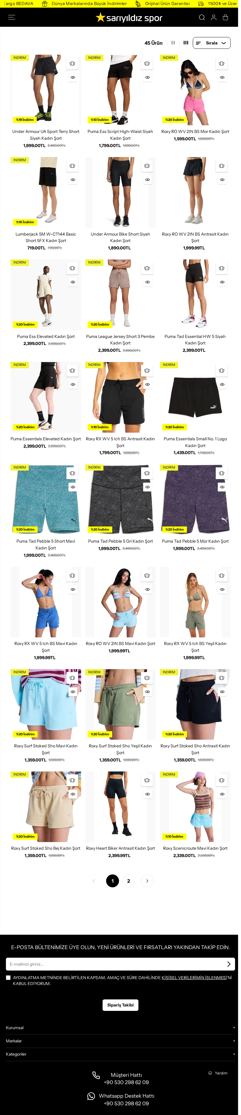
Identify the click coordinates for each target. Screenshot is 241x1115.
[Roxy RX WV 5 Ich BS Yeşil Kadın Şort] (195, 602)
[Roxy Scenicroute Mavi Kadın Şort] (195, 806)
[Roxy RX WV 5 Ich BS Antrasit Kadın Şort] (120, 397)
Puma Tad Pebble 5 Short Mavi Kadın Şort (45, 545)
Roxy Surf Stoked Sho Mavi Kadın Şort (46, 749)
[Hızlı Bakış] (72, 77)
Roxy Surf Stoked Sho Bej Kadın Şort (45, 848)
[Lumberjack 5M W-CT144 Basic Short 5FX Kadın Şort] (46, 192)
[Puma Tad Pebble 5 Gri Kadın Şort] (120, 499)
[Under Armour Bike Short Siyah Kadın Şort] (120, 192)
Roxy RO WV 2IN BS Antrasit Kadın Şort (195, 237)
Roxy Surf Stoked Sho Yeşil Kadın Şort (120, 749)
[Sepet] (225, 17)
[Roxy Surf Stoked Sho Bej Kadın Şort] (46, 806)
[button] (13, 17)
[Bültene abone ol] (229, 964)
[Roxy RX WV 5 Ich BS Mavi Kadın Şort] (46, 602)
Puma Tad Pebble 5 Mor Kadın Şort (195, 541)
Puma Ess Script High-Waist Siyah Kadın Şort (120, 135)
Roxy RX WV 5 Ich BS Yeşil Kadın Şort (195, 647)
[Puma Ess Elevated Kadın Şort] (46, 294)
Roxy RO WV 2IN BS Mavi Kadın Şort (120, 643)
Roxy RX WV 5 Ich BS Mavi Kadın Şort (45, 647)
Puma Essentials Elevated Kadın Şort (46, 438)
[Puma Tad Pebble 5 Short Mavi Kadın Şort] (46, 499)
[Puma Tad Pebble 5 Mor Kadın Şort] (195, 499)
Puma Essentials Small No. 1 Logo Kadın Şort (195, 442)
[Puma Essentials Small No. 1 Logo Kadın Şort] (195, 397)
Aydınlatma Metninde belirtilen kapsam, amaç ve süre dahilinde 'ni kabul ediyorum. (122, 980)
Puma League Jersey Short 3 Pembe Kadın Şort (120, 340)
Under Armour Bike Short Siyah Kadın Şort (120, 237)
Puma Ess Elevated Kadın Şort (46, 336)
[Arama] (202, 17)
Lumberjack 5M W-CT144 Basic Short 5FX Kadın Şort (46, 237)
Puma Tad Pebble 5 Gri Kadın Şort (120, 541)
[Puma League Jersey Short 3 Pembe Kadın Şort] (120, 294)
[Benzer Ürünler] (72, 63)
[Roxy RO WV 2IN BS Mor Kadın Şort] (195, 90)
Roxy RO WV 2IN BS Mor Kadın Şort (195, 131)
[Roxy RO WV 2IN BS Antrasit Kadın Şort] (195, 192)
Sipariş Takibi (120, 1005)
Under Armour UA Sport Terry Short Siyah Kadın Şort (45, 135)
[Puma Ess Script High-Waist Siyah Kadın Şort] (120, 90)
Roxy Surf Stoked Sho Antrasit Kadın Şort (195, 749)
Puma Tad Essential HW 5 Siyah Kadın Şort (195, 340)
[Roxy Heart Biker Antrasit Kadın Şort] (120, 806)
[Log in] (213, 17)
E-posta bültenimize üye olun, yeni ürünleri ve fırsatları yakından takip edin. (120, 947)
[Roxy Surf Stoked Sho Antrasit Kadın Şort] (195, 704)
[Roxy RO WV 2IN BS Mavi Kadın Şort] (120, 602)
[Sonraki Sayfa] (147, 881)
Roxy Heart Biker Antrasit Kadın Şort (120, 848)
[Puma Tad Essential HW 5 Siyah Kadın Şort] (195, 294)
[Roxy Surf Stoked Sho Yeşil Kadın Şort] (120, 704)
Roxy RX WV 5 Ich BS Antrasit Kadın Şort (120, 442)
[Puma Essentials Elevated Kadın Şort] (46, 397)
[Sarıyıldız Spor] (120, 17)
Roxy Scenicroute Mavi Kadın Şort (195, 848)
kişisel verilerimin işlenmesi (194, 977)
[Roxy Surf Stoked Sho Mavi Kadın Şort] (46, 704)
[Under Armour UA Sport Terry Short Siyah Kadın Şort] (46, 90)
